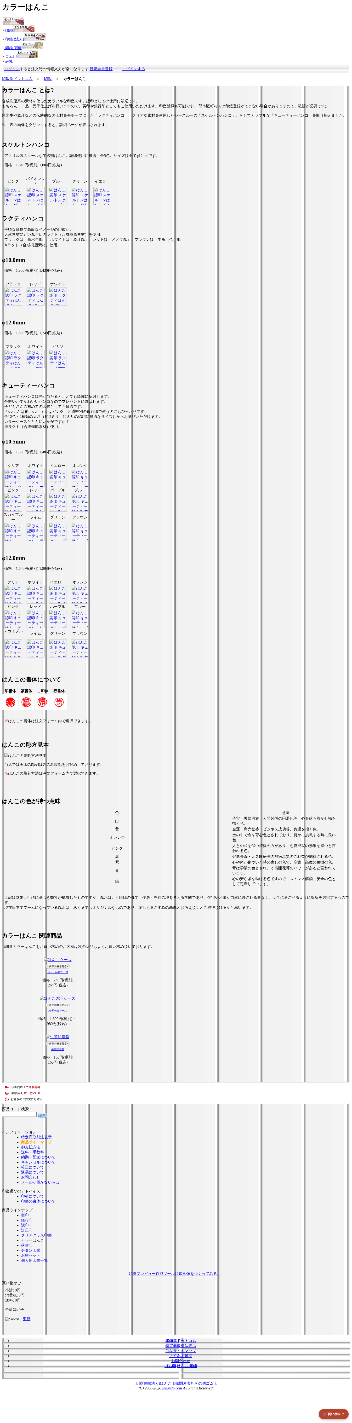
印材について (32, 1196)
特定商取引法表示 (36, 1137)
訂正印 (27, 1230)
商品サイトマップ (180, 1351)
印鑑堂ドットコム (17, 79)
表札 (190, 1383)
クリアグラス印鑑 (36, 1235)
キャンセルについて (38, 1162)
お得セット (30, 1255)
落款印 (27, 1245)
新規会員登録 (101, 69)
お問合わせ (30, 1177)
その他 (200, 1383)
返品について (32, 1172)
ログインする (133, 69)
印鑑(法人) (151, 1383)
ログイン (12, 69)
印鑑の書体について (38, 1201)
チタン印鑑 (30, 1250)
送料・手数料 (32, 1152)
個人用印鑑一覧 (34, 1260)
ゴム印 (211, 1383)
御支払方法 (30, 1147)
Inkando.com (172, 1388)
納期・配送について (38, 1157)
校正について (32, 1167)
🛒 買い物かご (333, 1414)
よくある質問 (180, 1356)
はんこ (165, 1383)
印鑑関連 (179, 1383)
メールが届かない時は (40, 1182)
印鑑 (48, 79)
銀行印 (27, 1220)
